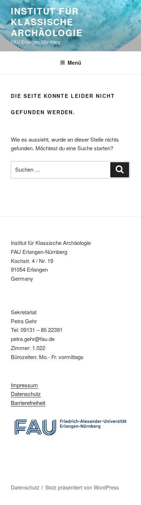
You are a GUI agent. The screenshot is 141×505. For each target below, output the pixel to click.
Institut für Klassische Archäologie (47, 22)
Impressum (24, 385)
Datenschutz (26, 393)
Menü (74, 62)
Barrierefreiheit (28, 402)
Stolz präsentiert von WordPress (82, 487)
